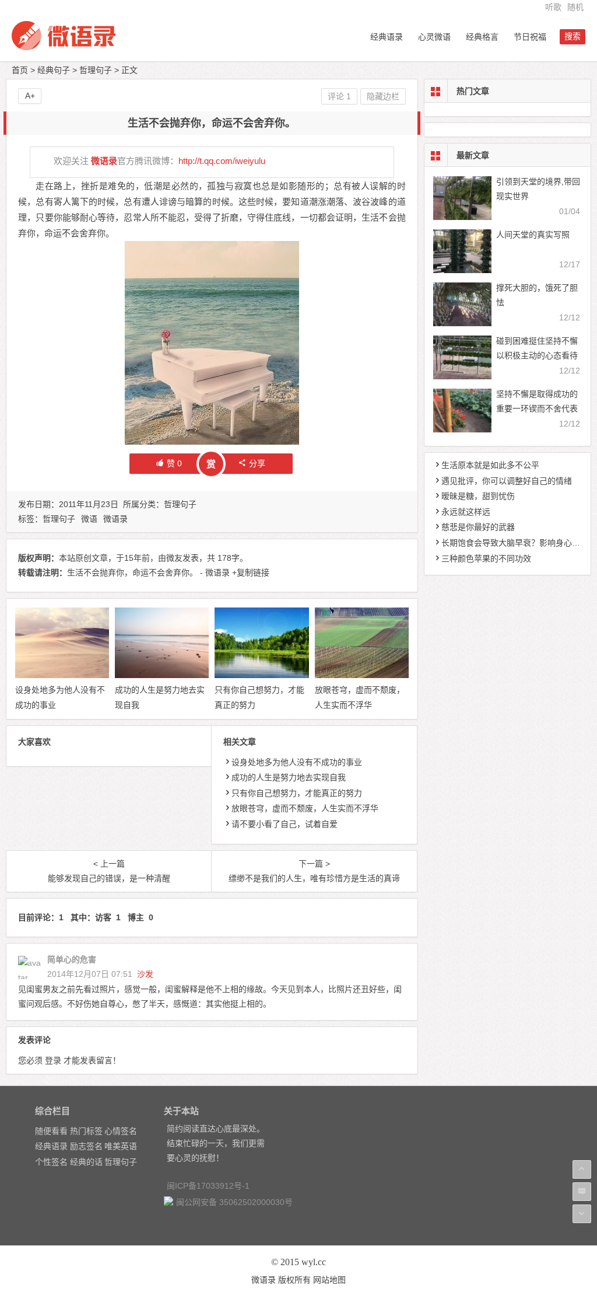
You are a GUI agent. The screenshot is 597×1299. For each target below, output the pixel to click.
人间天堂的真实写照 (533, 234)
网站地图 (329, 1279)
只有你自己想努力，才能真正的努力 (296, 793)
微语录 (104, 161)
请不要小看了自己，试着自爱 (284, 824)
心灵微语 (434, 36)
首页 (20, 70)
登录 (53, 1060)
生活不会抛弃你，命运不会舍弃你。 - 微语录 (148, 572)
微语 (89, 518)
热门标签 (86, 1131)
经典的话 (86, 1162)
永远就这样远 (465, 511)
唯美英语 (120, 1146)
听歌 (553, 7)
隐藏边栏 (383, 96)
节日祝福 (530, 36)
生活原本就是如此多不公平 (490, 465)
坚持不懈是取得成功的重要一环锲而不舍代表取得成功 (537, 408)
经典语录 (386, 36)
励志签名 (86, 1146)
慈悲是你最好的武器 (478, 527)
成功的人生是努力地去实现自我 (288, 777)
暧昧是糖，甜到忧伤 (478, 496)
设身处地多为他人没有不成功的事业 (296, 762)
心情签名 (120, 1131)
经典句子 (53, 70)
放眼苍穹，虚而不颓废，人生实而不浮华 (304, 808)
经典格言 (482, 36)
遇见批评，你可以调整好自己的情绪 (506, 481)
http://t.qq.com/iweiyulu (221, 161)
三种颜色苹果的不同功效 (486, 558)
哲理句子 (95, 70)
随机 (575, 7)
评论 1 (339, 96)
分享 (257, 463)
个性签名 (51, 1162)
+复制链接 (249, 572)
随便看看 (51, 1131)
